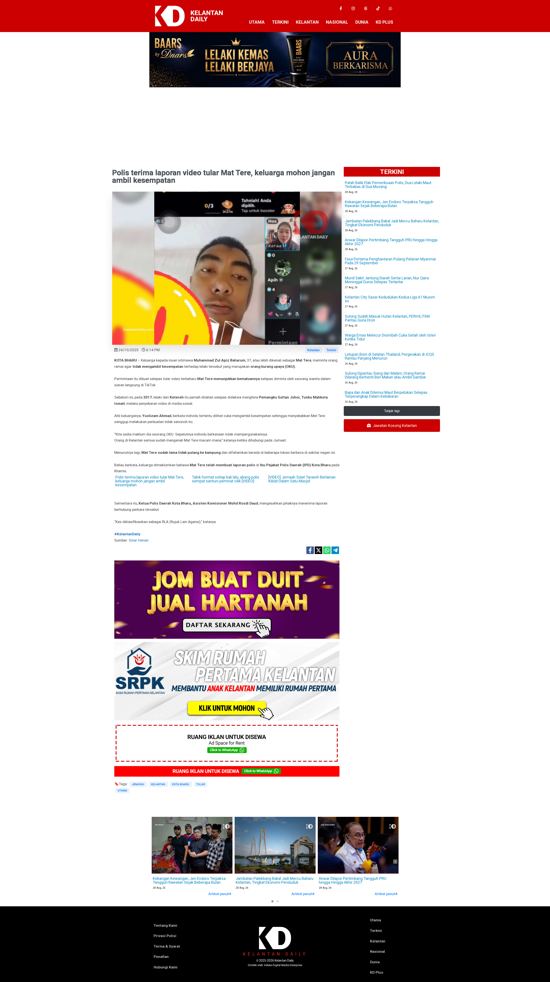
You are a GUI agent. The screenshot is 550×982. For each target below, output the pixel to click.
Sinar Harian (138, 540)
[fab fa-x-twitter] (318, 550)
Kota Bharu (181, 784)
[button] (272, 901)
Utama (122, 790)
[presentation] (155, 861)
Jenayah (138, 784)
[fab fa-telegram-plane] (335, 550)
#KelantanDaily (127, 534)
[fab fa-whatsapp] (327, 550)
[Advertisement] (275, 119)
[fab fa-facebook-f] (310, 550)
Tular (200, 784)
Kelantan (313, 350)
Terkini (331, 350)
